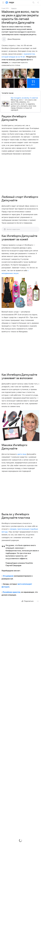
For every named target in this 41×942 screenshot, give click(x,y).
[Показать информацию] (21, 301)
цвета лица (21, 454)
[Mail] (7, 2)
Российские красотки (11, 592)
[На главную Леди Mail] (11, 2)
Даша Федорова (14, 39)
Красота (13, 8)
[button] (8, 73)
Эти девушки (8, 576)
